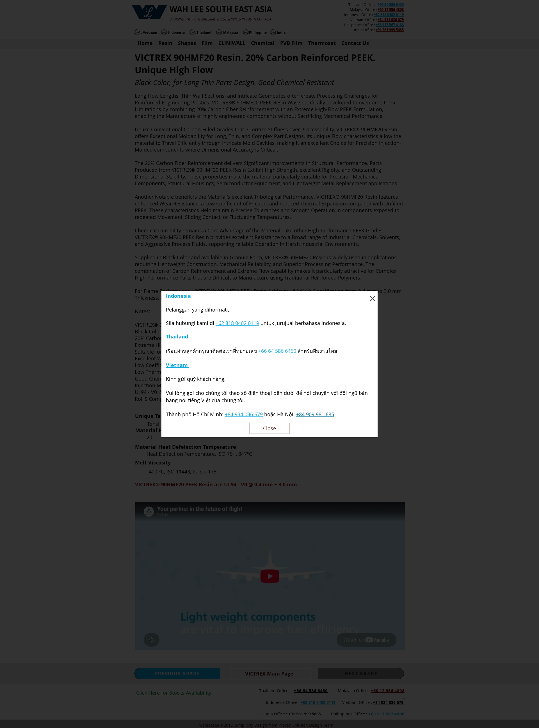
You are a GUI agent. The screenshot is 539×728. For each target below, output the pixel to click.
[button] (372, 298)
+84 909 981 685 (315, 414)
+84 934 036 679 (244, 414)
